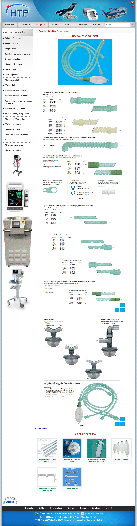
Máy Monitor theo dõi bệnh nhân (18, 96)
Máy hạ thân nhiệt (12, 80)
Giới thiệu (25, 25)
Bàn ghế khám (10, 49)
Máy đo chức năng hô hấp (15, 90)
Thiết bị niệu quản (12, 129)
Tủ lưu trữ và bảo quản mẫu (16, 135)
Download (82, 25)
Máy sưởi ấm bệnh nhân (15, 109)
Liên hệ (96, 25)
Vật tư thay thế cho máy (14, 145)
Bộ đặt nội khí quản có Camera (17, 54)
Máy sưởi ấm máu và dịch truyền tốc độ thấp (18, 102)
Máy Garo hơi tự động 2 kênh (17, 114)
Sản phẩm (40, 25)
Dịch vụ (55, 25)
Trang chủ (9, 25)
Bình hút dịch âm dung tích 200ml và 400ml (96, 461)
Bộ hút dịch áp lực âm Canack (72, 461)
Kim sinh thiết (10, 70)
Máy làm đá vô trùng (13, 124)
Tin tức (68, 25)
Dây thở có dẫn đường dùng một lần (47, 490)
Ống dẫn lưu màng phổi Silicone (47, 461)
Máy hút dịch (10, 85)
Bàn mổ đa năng (11, 43)
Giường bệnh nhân (12, 59)
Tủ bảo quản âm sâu (13, 38)
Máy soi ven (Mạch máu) (15, 119)
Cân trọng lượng (11, 75)
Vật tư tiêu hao (11, 140)
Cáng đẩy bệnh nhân (13, 64)
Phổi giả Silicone (121, 460)
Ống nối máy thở (72, 489)
